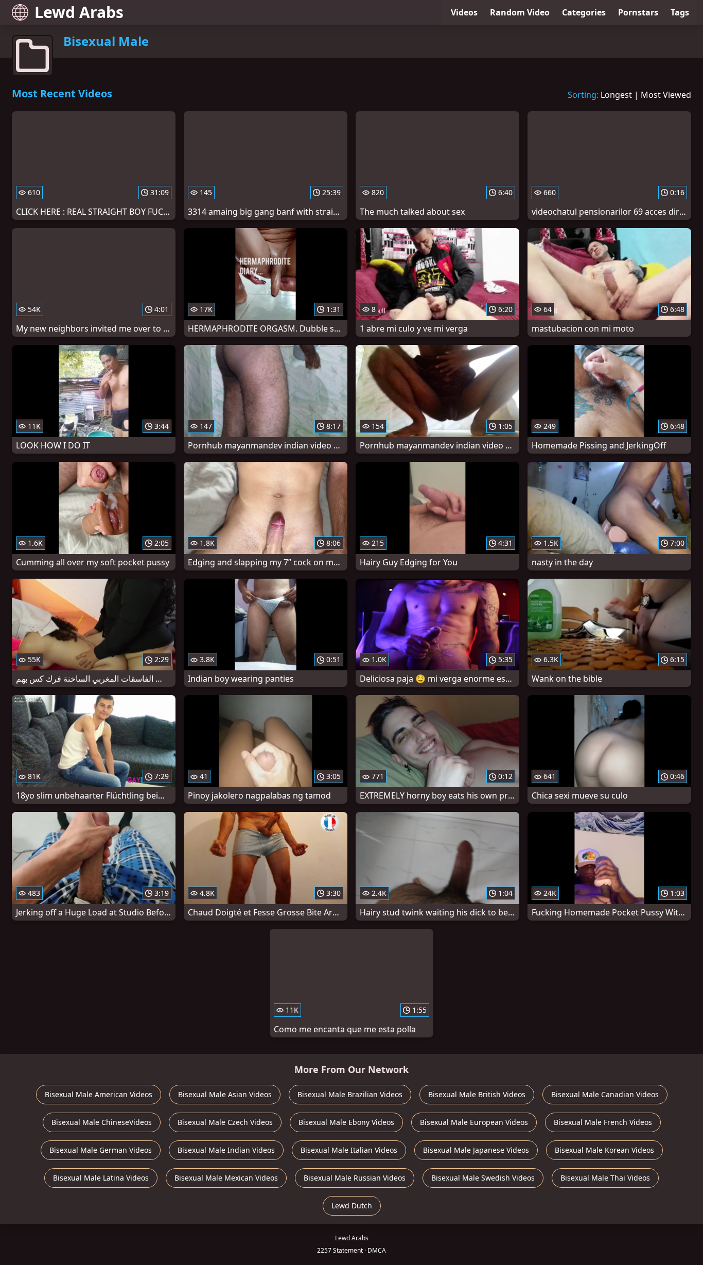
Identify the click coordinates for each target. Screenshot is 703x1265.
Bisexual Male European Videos (474, 1122)
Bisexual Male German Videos (100, 1150)
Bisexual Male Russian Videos (355, 1178)
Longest (616, 94)
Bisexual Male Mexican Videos (226, 1178)
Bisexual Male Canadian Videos (605, 1094)
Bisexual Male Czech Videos (225, 1122)
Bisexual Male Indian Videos (226, 1150)
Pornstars (638, 12)
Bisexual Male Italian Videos (349, 1150)
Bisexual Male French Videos (603, 1122)
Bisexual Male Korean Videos (604, 1150)
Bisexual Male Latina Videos (101, 1178)
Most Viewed (666, 94)
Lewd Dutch (351, 1205)
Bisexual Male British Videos (476, 1094)
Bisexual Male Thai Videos (605, 1178)
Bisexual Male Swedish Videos (483, 1178)
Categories (584, 12)
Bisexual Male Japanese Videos (476, 1150)
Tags (680, 12)
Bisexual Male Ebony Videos (346, 1122)
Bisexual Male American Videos (98, 1094)
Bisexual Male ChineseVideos (101, 1122)
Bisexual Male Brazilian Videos (349, 1094)
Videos (464, 12)
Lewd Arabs (79, 12)
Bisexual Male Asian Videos (225, 1094)
